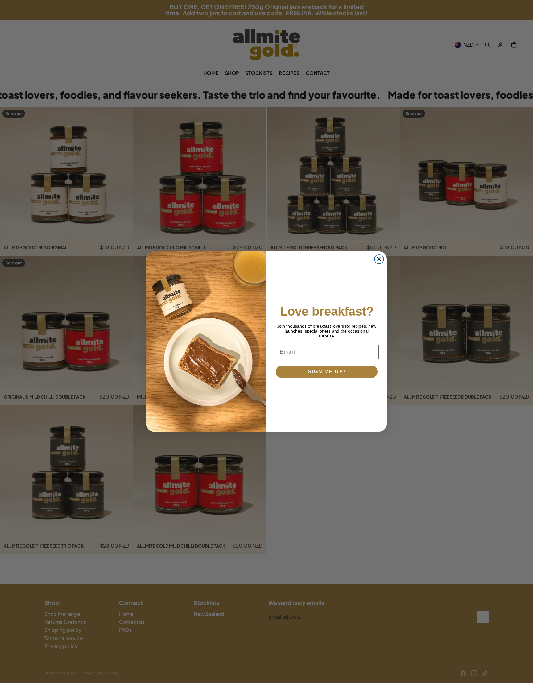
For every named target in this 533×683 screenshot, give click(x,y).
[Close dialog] (379, 259)
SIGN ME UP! (326, 371)
